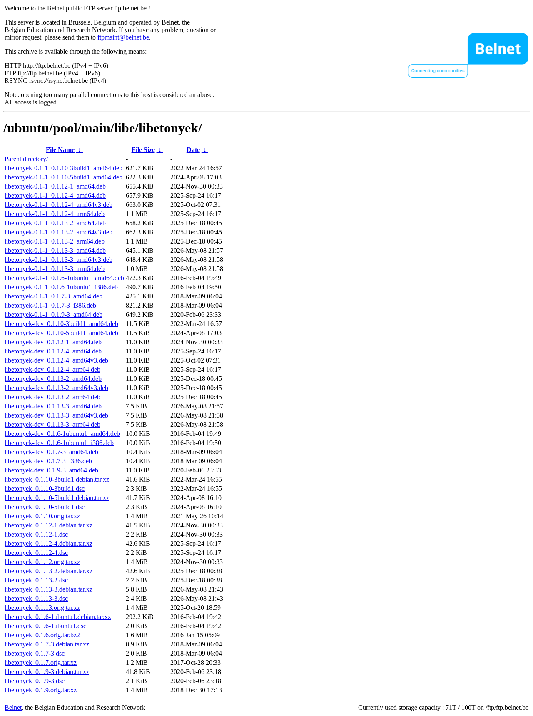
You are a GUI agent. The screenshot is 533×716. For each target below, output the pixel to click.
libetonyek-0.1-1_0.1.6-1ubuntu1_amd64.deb (64, 277)
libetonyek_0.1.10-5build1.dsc (45, 506)
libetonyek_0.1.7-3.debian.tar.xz (47, 644)
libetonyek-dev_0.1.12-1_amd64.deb (53, 342)
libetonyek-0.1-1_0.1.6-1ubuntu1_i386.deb (61, 287)
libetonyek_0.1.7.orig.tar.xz (41, 662)
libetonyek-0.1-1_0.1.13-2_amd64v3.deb (58, 232)
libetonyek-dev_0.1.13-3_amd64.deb (53, 406)
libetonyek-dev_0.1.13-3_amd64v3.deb (56, 415)
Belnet (13, 707)
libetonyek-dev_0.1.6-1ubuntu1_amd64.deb (62, 433)
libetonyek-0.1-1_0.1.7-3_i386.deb (50, 305)
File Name (60, 149)
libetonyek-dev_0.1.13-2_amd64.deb (53, 378)
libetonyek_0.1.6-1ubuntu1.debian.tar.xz (58, 616)
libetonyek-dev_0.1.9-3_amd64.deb (51, 470)
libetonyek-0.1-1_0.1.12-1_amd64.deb (55, 186)
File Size (143, 149)
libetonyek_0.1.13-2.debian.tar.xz (48, 570)
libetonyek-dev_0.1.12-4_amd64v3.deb (56, 360)
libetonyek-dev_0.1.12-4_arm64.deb (52, 369)
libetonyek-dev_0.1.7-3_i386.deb (48, 461)
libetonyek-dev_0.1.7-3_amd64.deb (51, 451)
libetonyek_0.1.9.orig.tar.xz (41, 690)
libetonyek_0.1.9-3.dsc (35, 680)
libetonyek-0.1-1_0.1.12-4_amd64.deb (55, 195)
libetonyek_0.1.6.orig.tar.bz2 (42, 635)
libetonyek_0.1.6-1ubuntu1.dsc (45, 625)
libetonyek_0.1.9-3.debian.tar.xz (47, 671)
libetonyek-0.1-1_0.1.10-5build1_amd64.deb (63, 177)
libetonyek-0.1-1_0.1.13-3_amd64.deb (55, 250)
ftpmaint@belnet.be (123, 37)
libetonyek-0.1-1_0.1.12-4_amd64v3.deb (58, 204)
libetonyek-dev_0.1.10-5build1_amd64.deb (61, 332)
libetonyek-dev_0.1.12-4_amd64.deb (53, 351)
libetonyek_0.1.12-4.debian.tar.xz (48, 543)
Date (193, 149)
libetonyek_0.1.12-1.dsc (36, 534)
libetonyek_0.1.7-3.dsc (35, 653)
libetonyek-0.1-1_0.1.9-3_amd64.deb (53, 314)
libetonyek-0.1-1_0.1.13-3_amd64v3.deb (58, 259)
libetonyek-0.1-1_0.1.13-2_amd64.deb (55, 222)
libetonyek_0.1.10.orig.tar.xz (42, 516)
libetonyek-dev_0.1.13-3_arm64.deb (52, 424)
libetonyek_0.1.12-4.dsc (36, 552)
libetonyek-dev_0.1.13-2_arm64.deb (52, 396)
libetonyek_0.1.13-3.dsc (36, 598)
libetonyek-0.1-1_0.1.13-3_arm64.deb (55, 268)
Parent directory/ (26, 158)
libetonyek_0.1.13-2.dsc (36, 580)
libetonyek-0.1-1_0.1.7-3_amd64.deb (53, 296)
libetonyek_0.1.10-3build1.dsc (45, 488)
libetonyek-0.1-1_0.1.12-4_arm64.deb (55, 213)
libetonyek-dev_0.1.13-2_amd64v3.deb (56, 387)
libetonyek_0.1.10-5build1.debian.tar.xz (57, 497)
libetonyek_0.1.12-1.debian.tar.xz (48, 525)
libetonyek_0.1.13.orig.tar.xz (42, 607)
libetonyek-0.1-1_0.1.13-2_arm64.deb (55, 241)
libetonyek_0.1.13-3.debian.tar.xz (48, 589)
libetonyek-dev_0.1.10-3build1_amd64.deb (61, 323)
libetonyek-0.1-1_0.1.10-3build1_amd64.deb (63, 168)
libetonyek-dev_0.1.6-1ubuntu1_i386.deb (59, 442)
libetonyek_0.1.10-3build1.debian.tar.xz (57, 479)
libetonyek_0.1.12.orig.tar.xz (42, 561)
